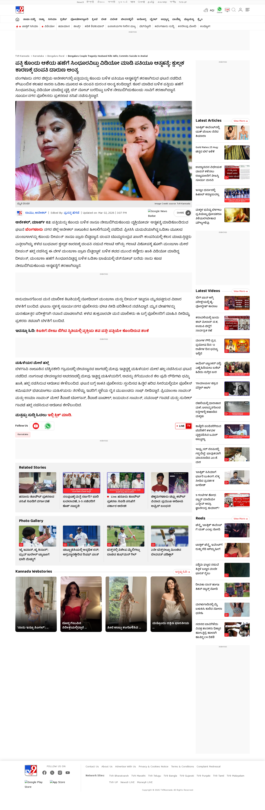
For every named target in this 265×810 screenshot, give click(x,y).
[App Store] (60, 785)
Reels (200, 518)
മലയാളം (162, 2)
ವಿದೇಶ (113, 19)
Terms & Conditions (182, 766)
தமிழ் (151, 2)
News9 (80, 2)
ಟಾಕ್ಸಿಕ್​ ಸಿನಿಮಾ (30, 26)
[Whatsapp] (218, 10)
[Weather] (205, 10)
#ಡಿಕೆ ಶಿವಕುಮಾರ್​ (94, 26)
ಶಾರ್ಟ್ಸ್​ (77, 26)
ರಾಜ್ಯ (41, 19)
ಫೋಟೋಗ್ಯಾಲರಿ (79, 19)
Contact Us (92, 766)
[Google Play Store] (35, 785)
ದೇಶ (103, 19)
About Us (106, 766)
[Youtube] (36, 426)
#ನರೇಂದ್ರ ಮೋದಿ (187, 26)
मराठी (111, 2)
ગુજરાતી (122, 2)
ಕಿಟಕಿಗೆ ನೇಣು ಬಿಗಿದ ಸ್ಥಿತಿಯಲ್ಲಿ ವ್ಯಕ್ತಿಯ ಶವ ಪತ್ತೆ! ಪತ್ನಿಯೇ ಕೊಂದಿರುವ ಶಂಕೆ (92, 331)
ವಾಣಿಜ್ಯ (176, 19)
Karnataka (38, 56)
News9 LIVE (127, 782)
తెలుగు (101, 2)
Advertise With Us (125, 766)
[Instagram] (60, 773)
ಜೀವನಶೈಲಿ (127, 19)
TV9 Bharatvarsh (119, 776)
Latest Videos (208, 291)
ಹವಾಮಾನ (64, 26)
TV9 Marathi (138, 776)
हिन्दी (90, 2)
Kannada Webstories (33, 571)
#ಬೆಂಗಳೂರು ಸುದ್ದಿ (164, 26)
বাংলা (132, 2)
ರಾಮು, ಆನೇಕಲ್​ (36, 213)
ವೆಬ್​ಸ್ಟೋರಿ (145, 26)
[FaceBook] (44, 773)
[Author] (19, 213)
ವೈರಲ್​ (153, 19)
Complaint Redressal (208, 766)
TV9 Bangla (170, 776)
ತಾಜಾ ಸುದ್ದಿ (29, 19)
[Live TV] (226, 9)
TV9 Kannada (22, 56)
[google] (160, 213)
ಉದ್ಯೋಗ (205, 26)
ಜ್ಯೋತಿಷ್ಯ (189, 19)
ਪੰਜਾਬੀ (141, 2)
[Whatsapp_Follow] (48, 426)
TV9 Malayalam (235, 776)
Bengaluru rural (55, 56)
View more (239, 121)
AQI (212, 10)
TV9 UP (113, 782)
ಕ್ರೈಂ (200, 19)
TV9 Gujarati (187, 776)
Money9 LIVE (145, 782)
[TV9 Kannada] (19, 10)
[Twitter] (52, 773)
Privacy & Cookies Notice (153, 766)
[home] (17, 19)
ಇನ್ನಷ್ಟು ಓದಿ (181, 572)
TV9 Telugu (154, 776)
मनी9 (173, 2)
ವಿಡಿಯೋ (49, 26)
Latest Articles (209, 120)
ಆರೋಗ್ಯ (141, 19)
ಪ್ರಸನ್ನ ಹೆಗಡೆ (71, 213)
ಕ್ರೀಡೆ (95, 19)
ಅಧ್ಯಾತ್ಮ (165, 19)
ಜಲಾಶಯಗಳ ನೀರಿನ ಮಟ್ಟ (122, 26)
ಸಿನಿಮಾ (52, 19)
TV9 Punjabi (203, 776)
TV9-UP (183, 2)
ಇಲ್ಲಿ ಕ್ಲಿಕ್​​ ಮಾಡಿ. (60, 415)
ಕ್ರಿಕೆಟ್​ (63, 19)
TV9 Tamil (218, 776)
